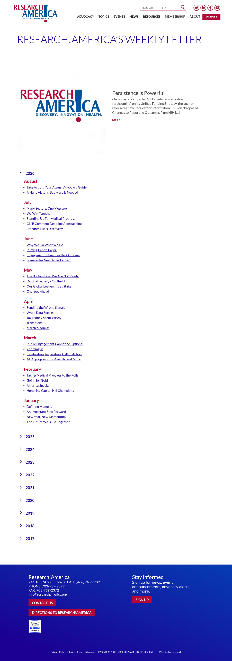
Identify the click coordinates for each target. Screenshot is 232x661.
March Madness (38, 328)
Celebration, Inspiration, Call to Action (54, 354)
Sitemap (89, 651)
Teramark (176, 651)
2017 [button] (30, 538)
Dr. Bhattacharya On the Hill (47, 281)
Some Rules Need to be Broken (48, 260)
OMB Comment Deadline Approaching (54, 224)
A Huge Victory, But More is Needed (52, 192)
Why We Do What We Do (45, 245)
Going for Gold (37, 380)
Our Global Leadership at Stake (49, 286)
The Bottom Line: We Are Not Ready (53, 276)
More (116, 120)
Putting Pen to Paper (42, 250)
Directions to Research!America (62, 613)
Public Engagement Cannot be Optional (55, 344)
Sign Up (142, 600)
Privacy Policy (58, 651)
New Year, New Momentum (46, 417)
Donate (211, 16)
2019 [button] (30, 513)
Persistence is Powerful (138, 93)
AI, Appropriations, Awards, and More (54, 359)
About (195, 16)
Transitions (34, 323)
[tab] (116, 173)
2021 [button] (30, 487)
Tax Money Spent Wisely (44, 318)
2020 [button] (30, 500)
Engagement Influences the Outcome (53, 255)
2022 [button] (30, 475)
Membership (175, 16)
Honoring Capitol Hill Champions (50, 390)
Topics (104, 16)
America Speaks (38, 385)
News (134, 16)
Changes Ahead (38, 291)
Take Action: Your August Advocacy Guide (57, 187)
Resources (151, 16)
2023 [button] (30, 462)
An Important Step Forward (46, 412)
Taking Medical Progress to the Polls (52, 375)
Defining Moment (39, 406)
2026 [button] (30, 173)
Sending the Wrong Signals (46, 307)
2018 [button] (30, 526)
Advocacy (85, 16)
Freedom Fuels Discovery (45, 229)
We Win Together (39, 213)
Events (119, 16)
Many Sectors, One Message (47, 208)
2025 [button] (30, 436)
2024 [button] (30, 449)
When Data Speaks (40, 313)
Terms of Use (75, 651)
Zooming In (35, 349)
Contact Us (42, 603)
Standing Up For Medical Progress (51, 218)
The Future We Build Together (48, 422)
